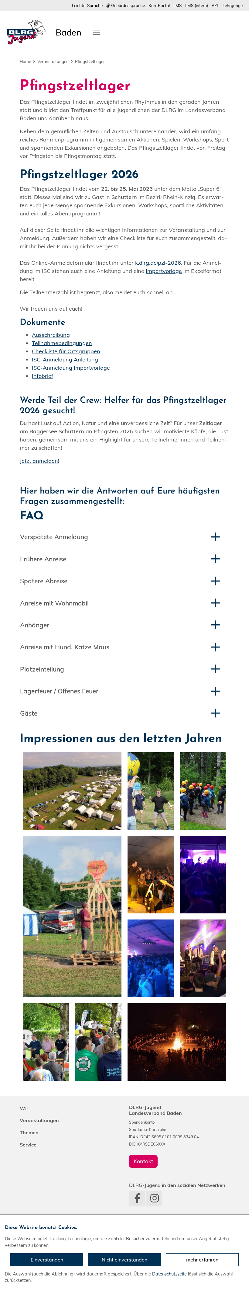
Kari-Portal (159, 5)
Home (25, 61)
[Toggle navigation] (96, 32)
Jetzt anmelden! (39, 460)
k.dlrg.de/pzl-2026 (158, 262)
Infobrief (42, 375)
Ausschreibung (51, 334)
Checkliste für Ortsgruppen (66, 351)
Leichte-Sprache (87, 5)
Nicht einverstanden (124, 1260)
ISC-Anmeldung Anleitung (65, 359)
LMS (177, 5)
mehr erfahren (202, 1260)
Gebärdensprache (127, 5)
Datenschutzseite (169, 1274)
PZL (215, 5)
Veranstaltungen (53, 61)
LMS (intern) (196, 5)
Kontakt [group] (143, 1161)
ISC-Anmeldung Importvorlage (71, 367)
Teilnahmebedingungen (62, 343)
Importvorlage (164, 270)
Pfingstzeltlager (90, 61)
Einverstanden (47, 1260)
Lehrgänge (233, 5)
